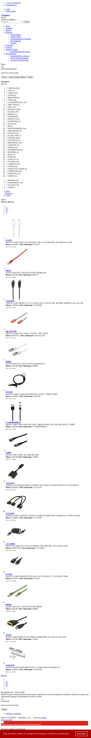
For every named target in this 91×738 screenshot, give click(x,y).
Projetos (13, 43)
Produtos (9, 28)
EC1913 (9, 574)
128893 (8, 453)
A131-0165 (10, 513)
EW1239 (9, 392)
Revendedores (11, 54)
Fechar (30, 77)
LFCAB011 (10, 544)
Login (8, 9)
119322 (8, 635)
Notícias (9, 47)
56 (7, 210)
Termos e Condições (13, 714)
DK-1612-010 (11, 331)
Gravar (4, 77)
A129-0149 (10, 665)
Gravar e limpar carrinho (17, 77)
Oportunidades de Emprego (20, 39)
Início (8, 26)
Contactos (9, 45)
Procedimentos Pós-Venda (20, 52)
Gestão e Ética (15, 37)
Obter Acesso (11, 11)
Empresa (9, 32)
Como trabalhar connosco (20, 56)
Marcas (8, 30)
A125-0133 (10, 483)
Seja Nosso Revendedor (19, 58)
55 (7, 208)
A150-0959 (10, 301)
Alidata (44, 718)
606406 (8, 605)
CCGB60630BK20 (13, 422)
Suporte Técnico (12, 50)
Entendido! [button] (81, 734)
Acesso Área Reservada (19, 60)
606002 (8, 362)
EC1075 (9, 240)
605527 (8, 271)
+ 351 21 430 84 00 (13, 3)
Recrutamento (15, 41)
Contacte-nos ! (11, 5)
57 (7, 212)
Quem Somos (15, 35)
